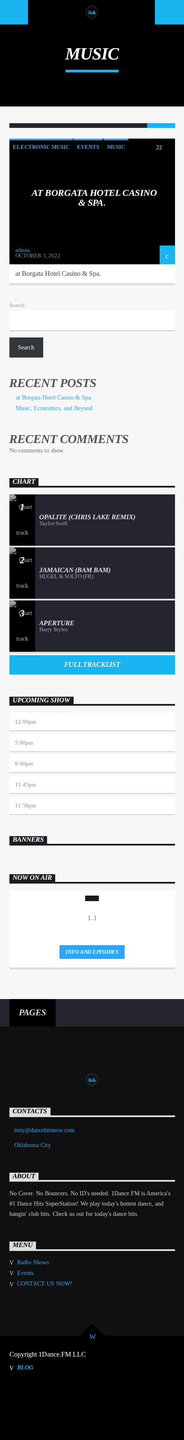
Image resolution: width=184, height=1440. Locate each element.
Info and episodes (92, 952)
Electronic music (41, 147)
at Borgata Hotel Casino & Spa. (94, 197)
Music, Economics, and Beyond (54, 408)
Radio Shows (33, 1262)
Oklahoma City (32, 1145)
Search (17, 305)
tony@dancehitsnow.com (44, 1130)
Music (116, 147)
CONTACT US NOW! (44, 1283)
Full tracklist (92, 664)
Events (88, 147)
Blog (25, 1367)
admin (22, 250)
